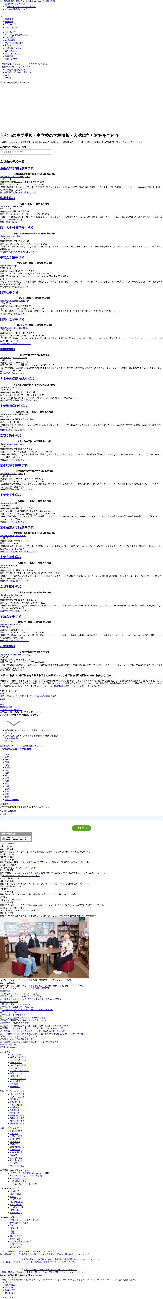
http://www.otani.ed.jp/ (10, 387)
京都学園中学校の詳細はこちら (14, 611)
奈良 (7, 762)
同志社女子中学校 (12, 319)
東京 (7, 783)
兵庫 (7, 757)
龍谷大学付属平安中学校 (17, 227)
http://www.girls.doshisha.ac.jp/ (14, 328)
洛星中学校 (7, 198)
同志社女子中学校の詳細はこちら (15, 344)
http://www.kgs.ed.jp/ (9, 503)
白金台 (16, 696)
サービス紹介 (16, 1062)
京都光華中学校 (10, 557)
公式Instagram (16, 1202)
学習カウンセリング (14, 53)
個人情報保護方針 (8, 1254)
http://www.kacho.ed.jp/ (10, 625)
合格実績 (9, 22)
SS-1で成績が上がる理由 (16, 35)
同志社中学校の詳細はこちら (13, 314)
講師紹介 (14, 1076)
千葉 (7, 786)
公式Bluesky (16, 1213)
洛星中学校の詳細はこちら (12, 222)
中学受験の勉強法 (13, 48)
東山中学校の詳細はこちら (12, 373)
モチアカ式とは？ (18, 1060)
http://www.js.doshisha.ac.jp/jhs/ (14, 301)
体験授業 (9, 19)
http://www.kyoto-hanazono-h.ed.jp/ (16, 654)
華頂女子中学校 (10, 616)
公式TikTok (15, 1210)
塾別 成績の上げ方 (13, 45)
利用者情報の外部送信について (33, 1254)
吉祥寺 (53, 696)
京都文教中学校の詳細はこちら (14, 460)
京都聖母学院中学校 (14, 406)
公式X (13, 1196)
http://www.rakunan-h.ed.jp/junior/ (15, 177)
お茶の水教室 (16, 1136)
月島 (2, 696)
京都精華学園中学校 (14, 465)
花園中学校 (7, 646)
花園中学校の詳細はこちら (12, 670)
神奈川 (8, 789)
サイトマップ (82, 1254)
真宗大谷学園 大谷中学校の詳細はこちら (18, 400)
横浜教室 (14, 1155)
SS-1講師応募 (50, 1251)
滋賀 (7, 765)
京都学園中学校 (10, 586)
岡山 (7, 770)
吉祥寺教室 (15, 1139)
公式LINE (14, 1191)
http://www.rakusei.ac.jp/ (11, 206)
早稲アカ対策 (16, 1105)
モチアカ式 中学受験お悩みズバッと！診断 (29, 1173)
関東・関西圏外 (12, 799)
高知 (7, 778)
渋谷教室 (14, 1144)
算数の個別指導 (17, 1118)
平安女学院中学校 (12, 257)
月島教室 (14, 1133)
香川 (7, 775)
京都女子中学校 (10, 495)
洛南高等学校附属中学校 (17, 168)
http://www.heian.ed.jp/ (10, 236)
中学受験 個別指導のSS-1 (17, 70)
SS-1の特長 (10, 24)
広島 (7, 781)
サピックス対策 (17, 1094)
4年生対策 (14, 1113)
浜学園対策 (15, 1099)
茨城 (7, 794)
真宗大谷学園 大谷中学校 (17, 379)
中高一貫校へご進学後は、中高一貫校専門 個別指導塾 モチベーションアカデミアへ (38, 1262)
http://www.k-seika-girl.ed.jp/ (12, 473)
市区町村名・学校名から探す (13, 147)
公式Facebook (16, 1207)
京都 (7, 75)
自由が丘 (28, 696)
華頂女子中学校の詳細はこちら (14, 640)
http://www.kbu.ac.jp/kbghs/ (12, 444)
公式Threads (16, 1205)
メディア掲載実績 (8, 1251)
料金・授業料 (16, 1081)
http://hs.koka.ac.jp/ (8, 565)
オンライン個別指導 (14, 43)
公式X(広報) (15, 1199)
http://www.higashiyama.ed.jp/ (13, 357)
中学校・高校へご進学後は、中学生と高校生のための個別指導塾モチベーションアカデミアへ (43, 1272)
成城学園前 (45, 696)
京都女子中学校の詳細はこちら (14, 522)
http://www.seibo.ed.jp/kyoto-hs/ (14, 414)
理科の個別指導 (17, 1121)
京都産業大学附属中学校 (17, 527)
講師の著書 (24, 1251)
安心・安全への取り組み (62, 1254)
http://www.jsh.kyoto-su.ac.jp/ (13, 536)
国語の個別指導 (17, 1115)
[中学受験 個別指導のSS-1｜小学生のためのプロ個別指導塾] (28, 1)
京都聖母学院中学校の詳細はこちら (16, 430)
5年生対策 (14, 1110)
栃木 (7, 797)
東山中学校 (7, 349)
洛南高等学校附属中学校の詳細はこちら (18, 192)
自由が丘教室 (16, 1152)
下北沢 (36, 696)
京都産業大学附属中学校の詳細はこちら (18, 551)
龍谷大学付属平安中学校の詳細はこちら (18, 252)
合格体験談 (10, 40)
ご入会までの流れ (18, 1079)
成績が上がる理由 (18, 1057)
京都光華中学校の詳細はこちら (14, 581)
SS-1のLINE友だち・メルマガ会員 (26, 1176)
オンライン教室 (17, 1166)
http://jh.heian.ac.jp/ (8, 266)
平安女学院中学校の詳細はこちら (15, 287)
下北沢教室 (15, 1142)
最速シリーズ (16, 1073)
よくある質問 (16, 1247)
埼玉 (7, 791)
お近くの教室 (11, 59)
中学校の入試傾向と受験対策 (18, 72)
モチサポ (14, 1068)
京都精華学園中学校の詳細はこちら (16, 489)
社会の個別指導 (17, 1123)
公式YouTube (16, 1194)
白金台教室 (15, 1150)
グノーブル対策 (17, 1097)
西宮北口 (4, 707)
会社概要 (37, 1251)
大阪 (7, 754)
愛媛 (7, 773)
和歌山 (8, 767)
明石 (11, 707)
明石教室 (14, 1163)
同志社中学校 (9, 292)
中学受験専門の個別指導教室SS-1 (111, 683)
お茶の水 (9, 696)
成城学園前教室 (17, 1147)
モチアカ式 (11, 1277)
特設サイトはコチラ (9, 1002)
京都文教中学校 (10, 435)
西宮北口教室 (16, 1160)
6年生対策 (14, 1107)
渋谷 (22, 696)
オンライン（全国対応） (11, 709)
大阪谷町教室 (16, 1158)
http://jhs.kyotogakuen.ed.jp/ (12, 595)
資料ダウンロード (13, 51)
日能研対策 (15, 1102)
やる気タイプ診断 (18, 1065)
